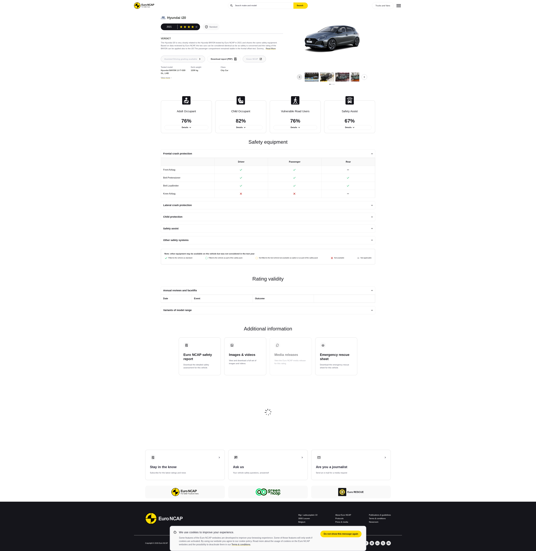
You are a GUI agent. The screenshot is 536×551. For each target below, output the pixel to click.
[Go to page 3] (333, 84)
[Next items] (364, 77)
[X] (383, 543)
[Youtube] (388, 543)
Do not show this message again (341, 534)
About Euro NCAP (343, 515)
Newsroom (373, 522)
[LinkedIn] (377, 543)
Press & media (341, 522)
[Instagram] (372, 543)
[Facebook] (366, 543)
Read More (271, 48)
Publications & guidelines (380, 515)
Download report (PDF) (222, 59)
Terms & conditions (377, 518)
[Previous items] (299, 77)
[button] (312, 77)
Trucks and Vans (382, 5)
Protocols (339, 518)
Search (300, 5)
